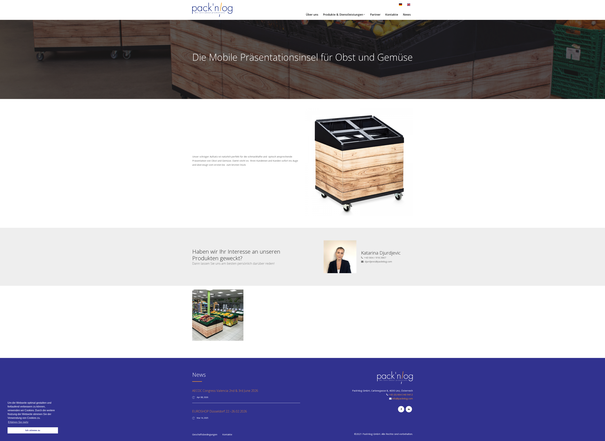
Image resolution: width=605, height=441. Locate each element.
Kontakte (391, 14)
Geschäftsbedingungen (204, 434)
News (407, 14)
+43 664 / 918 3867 (375, 257)
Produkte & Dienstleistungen (343, 14)
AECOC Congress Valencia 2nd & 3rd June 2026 (225, 391)
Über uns (312, 14)
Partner (375, 14)
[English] (409, 5)
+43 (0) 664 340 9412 (401, 394)
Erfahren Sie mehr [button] (18, 422)
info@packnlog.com (402, 398)
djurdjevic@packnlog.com (378, 261)
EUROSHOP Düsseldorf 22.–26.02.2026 (219, 411)
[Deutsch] (400, 5)
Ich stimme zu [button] (32, 430)
